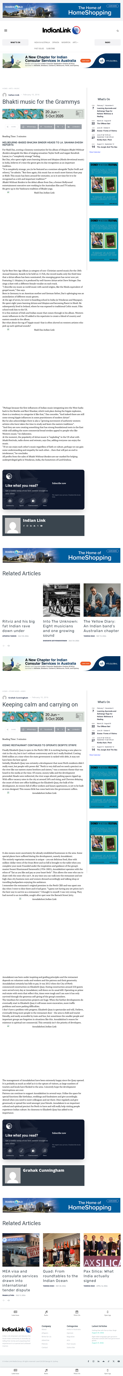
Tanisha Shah (89, 636)
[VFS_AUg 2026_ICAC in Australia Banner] (61, 60)
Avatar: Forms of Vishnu (107, 130)
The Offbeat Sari (103, 123)
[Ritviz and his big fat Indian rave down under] (20, 600)
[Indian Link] (61, 30)
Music (17, 88)
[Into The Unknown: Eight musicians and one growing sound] (61, 600)
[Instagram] (27, 525)
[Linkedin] (31, 525)
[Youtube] (41, 525)
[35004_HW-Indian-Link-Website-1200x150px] (61, 10)
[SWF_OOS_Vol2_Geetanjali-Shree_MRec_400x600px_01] (103, 184)
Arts (11, 88)
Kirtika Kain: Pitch (104, 139)
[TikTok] (109, 1361)
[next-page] (8, 645)
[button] (118, 31)
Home (4, 88)
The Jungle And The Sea (107, 147)
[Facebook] (24, 525)
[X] (38, 525)
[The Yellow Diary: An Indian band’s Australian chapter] (102, 600)
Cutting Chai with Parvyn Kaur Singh (104, 1330)
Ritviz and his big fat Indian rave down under (18, 626)
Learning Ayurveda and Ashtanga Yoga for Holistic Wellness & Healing (106, 112)
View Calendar (94, 152)
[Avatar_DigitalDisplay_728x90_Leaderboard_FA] (43, 114)
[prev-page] (4, 645)
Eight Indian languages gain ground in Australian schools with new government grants (106, 1338)
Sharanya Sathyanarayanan (55, 641)
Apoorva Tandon (9, 636)
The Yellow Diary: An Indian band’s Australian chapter (101, 626)
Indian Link (13, 95)
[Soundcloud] (34, 525)
